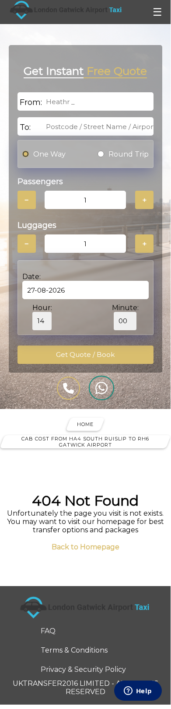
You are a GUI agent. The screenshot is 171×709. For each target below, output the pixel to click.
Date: (31, 276)
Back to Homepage (85, 547)
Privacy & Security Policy (83, 669)
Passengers (40, 181)
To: (25, 127)
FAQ (48, 631)
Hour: (42, 308)
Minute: (125, 308)
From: (31, 102)
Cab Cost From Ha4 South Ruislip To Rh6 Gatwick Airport (85, 442)
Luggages (36, 225)
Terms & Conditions (74, 650)
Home (85, 424)
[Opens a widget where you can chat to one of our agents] (138, 691)
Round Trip (128, 154)
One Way (49, 154)
